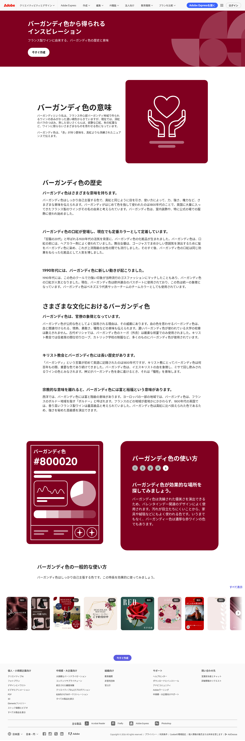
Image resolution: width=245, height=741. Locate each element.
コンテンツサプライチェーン (69, 677)
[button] (221, 5)
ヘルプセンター (160, 672)
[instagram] (50, 730)
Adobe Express (68, 5)
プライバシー (151, 730)
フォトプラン (14, 677)
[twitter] (56, 730)
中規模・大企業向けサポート (166, 690)
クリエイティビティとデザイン (36, 5)
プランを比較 (166, 5)
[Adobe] (9, 5)
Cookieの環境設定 (178, 730)
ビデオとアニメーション (19, 686)
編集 (98, 5)
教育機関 (145, 5)
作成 (85, 5)
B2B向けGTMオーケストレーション (72, 690)
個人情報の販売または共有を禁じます (205, 730)
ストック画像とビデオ (18, 704)
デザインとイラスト (17, 681)
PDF (10, 690)
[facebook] (44, 730)
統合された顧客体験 (65, 681)
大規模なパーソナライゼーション (71, 672)
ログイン (233, 5)
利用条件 (164, 730)
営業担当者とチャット (212, 672)
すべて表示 (236, 584)
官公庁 (108, 681)
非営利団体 (110, 677)
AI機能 (113, 5)
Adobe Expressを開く (202, 5)
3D (9, 695)
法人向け (129, 5)
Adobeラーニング (161, 686)
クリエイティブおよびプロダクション (73, 686)
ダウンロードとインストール (166, 677)
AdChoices (232, 730)
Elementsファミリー (17, 699)
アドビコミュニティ (162, 681)
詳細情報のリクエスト (212, 677)
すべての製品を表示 (17, 708)
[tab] (135, 468)
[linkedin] (62, 730)
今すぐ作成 (38, 52)
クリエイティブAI (16, 672)
